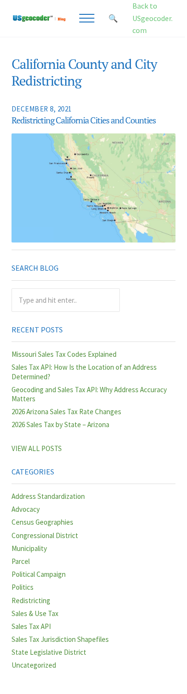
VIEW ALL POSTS (37, 448)
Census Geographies (42, 522)
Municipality (29, 548)
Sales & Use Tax (35, 613)
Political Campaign (39, 574)
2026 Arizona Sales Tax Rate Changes (66, 411)
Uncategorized (34, 665)
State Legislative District (49, 652)
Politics (23, 587)
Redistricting (31, 600)
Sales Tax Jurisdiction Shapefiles (60, 639)
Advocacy (26, 509)
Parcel (21, 561)
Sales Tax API (31, 626)
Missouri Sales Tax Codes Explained (64, 354)
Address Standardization (48, 496)
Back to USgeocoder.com (152, 18)
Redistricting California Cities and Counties (84, 120)
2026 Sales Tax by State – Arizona (60, 424)
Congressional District (45, 535)
